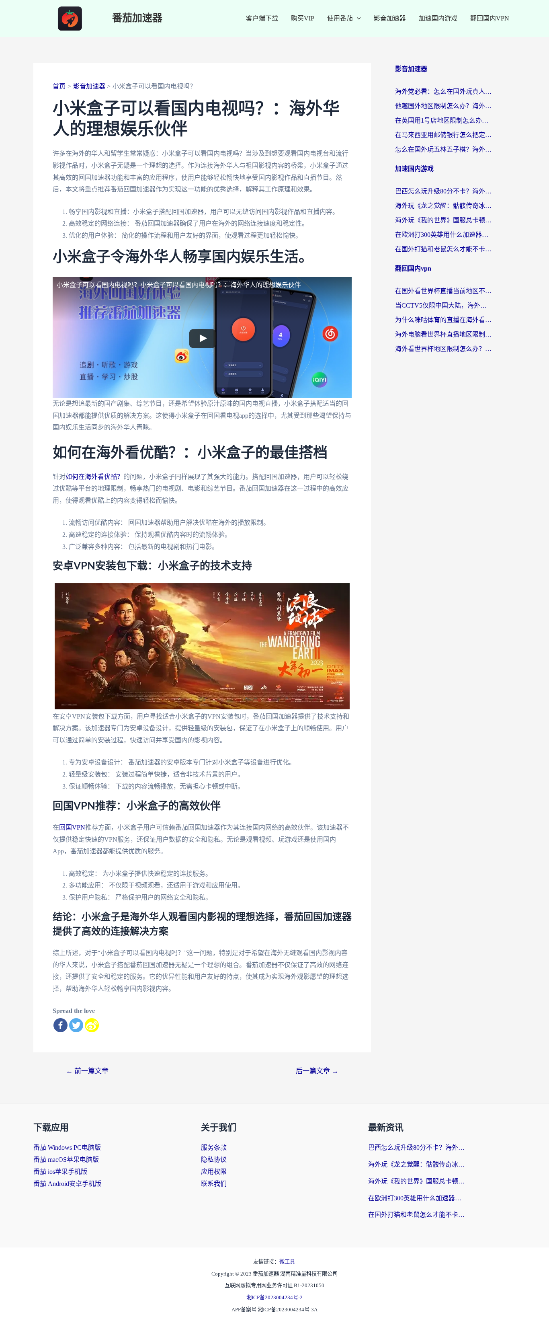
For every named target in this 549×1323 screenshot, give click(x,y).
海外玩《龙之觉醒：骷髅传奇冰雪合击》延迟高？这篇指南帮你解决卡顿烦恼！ (443, 205)
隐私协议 (214, 1159)
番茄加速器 (137, 18)
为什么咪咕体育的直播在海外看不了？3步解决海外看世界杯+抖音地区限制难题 (443, 319)
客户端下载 (262, 18)
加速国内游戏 (438, 18)
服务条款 (214, 1147)
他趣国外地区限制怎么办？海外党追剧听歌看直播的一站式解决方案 (443, 106)
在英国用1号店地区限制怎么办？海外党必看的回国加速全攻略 (443, 120)
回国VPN (72, 827)
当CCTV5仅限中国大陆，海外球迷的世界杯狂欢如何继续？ (443, 305)
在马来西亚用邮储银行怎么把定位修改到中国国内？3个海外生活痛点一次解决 (443, 134)
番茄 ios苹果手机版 (60, 1171)
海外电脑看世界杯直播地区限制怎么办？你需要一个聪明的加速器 (443, 334)
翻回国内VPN (489, 18)
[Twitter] (76, 1025)
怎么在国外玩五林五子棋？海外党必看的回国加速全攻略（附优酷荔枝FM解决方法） (443, 149)
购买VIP (302, 18)
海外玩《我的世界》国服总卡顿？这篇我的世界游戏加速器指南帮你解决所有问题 (443, 220)
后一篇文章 (317, 1071)
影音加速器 (390, 18)
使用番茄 (340, 18)
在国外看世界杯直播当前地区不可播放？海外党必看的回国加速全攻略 (443, 291)
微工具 (287, 1262)
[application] (357, 18)
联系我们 (214, 1183)
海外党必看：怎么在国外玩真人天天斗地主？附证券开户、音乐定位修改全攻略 (443, 91)
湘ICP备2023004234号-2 (274, 1297)
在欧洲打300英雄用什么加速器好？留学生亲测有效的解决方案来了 (443, 234)
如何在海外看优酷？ (94, 476)
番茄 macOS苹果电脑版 (66, 1159)
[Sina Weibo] (92, 1025)
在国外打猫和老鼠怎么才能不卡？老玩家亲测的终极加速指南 (443, 249)
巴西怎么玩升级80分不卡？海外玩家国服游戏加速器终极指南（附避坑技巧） (443, 191)
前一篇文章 (87, 1071)
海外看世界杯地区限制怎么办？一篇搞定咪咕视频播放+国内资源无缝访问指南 (443, 348)
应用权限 (214, 1171)
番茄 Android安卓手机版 (67, 1183)
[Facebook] (60, 1025)
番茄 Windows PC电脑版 (67, 1147)
